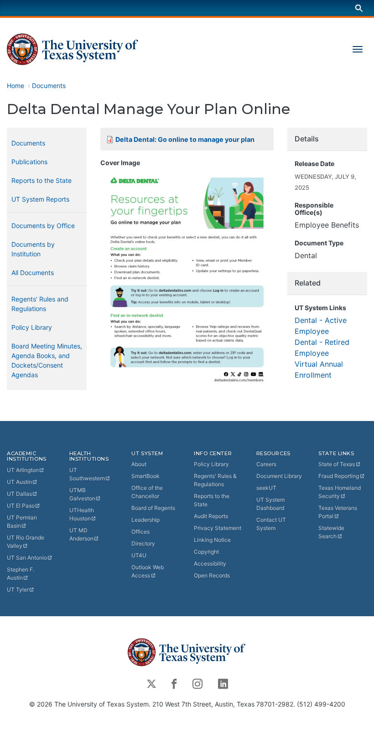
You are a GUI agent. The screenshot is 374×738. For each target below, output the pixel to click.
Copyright (206, 551)
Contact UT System (271, 523)
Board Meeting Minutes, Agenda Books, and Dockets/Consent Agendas (46, 360)
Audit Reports (211, 516)
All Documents (32, 272)
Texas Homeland (339, 491)
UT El (21, 505)
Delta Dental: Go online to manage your (185, 139)
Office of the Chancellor (147, 491)
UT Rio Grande (25, 541)
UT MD (81, 534)
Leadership (145, 519)
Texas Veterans (337, 512)
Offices (140, 531)
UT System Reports (40, 199)
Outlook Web (147, 571)
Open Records (212, 575)
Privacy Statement (217, 528)
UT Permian (22, 521)
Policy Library (31, 327)
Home (15, 85)
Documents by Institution (33, 249)
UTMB (82, 494)
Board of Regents (153, 507)
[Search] (359, 8)
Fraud (338, 476)
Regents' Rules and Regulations (39, 303)
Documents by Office (43, 225)
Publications (29, 162)
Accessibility (210, 563)
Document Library (279, 476)
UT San (27, 557)
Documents (49, 85)
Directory (143, 543)
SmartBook (145, 476)
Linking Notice (212, 539)
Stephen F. (20, 573)
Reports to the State (41, 180)
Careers (266, 464)
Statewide (331, 532)
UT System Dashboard (270, 503)
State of (336, 464)
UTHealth (81, 514)
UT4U (138, 555)
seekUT (266, 487)
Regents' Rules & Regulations (215, 480)
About (138, 464)
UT (23, 470)
